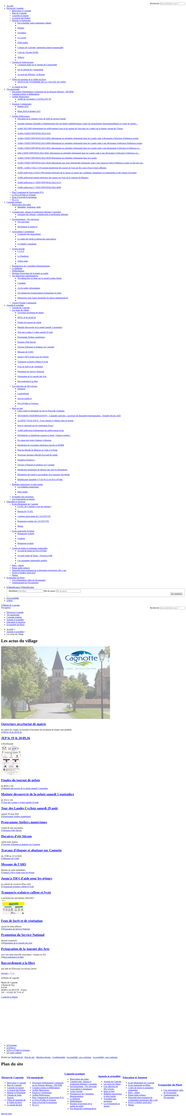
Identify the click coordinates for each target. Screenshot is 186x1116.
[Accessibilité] (13, 598)
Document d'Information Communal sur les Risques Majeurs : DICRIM (43, 92)
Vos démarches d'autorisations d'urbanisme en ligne (39, 293)
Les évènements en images (23, 499)
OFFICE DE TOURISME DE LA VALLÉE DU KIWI (41, 82)
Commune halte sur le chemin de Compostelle (37, 65)
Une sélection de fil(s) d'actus (24, 386)
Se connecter (176, 594)
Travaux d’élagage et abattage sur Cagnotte (35, 465)
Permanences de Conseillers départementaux (31, 266)
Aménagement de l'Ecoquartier (25, 582)
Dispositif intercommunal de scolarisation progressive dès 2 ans (39, 570)
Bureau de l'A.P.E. (25, 511)
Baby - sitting (18, 565)
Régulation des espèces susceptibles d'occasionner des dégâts (43, 474)
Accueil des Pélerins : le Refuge (31, 74)
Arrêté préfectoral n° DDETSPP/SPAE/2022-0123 (39, 182)
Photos (15, 575)
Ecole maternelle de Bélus (23, 531)
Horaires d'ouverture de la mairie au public (30, 273)
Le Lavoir (21, 38)
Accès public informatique (28, 288)
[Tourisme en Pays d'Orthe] (12, 1045)
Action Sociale (18, 249)
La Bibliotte (17, 268)
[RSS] (10, 600)
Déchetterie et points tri (27, 227)
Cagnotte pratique (14, 202)
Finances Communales (21, 104)
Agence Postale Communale (24, 303)
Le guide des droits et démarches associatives (36, 239)
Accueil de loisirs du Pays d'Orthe (32, 551)
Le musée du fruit (19, 87)
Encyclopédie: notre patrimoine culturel (34, 23)
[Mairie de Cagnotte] (10, 605)
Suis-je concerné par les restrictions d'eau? (35, 425)
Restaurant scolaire (25, 543)
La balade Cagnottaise (26, 244)
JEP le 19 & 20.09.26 (26, 317)
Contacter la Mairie (9, 997)
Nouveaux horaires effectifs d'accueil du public (37, 455)
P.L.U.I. (15, 200)
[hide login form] (27, 587)
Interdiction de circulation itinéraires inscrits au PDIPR (40, 445)
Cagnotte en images (20, 15)
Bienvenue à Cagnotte (21, 11)
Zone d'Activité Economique (24, 197)
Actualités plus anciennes (23, 497)
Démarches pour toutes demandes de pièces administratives (42, 298)
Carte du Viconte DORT (28, 52)
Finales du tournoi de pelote (29, 322)
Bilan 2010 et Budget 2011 (29, 111)
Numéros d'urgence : (26, 460)
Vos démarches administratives (25, 276)
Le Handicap (23, 256)
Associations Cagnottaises (23, 231)
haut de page (6, 1113)
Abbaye (20, 57)
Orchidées (21, 33)
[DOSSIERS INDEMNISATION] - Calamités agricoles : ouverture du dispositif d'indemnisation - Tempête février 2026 (69, 416)
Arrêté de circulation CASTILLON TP (34, 99)
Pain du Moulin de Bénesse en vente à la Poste (37, 450)
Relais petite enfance (21, 568)
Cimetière (21, 283)
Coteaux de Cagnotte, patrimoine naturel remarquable (40, 47)
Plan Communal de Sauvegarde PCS (28, 192)
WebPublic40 (17, 1057)
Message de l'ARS (25, 352)
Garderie (21, 538)
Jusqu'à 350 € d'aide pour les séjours (33, 357)
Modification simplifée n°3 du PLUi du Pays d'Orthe (40, 479)
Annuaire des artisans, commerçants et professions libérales (42, 214)
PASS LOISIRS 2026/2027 (24, 573)
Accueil (10, 6)
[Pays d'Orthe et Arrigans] (18, 1050)
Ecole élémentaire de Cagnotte (25, 504)
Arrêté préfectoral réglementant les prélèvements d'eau (40, 430)
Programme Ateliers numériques (31, 337)
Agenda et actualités (15, 305)
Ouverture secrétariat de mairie (30, 312)
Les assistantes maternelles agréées (32, 560)
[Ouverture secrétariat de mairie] (55, 718)
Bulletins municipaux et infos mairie (27, 484)
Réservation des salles (21, 204)
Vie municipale (13, 89)
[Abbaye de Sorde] (11, 1048)
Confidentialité (58, 1057)
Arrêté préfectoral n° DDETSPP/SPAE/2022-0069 (39, 187)
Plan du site (29, 1057)
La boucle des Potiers (21, 18)
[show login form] (13, 587)
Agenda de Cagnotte (21, 308)
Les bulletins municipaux (28, 487)
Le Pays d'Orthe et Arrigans (24, 195)
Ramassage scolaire (25, 533)
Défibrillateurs (18, 271)
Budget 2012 (23, 106)
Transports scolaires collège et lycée (32, 362)
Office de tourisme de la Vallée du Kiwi (29, 79)
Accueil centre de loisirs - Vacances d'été (34, 555)
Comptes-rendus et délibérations (25, 94)
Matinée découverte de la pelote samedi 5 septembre (39, 327)
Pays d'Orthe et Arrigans (27, 403)
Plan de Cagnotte (19, 13)
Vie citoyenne (23, 222)
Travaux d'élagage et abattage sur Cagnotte (35, 347)
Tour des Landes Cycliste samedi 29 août (35, 332)
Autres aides (22, 261)
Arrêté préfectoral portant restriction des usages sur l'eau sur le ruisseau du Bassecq (52, 177)
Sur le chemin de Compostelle (30, 69)
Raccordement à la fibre (27, 381)
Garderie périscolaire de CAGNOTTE (34, 516)
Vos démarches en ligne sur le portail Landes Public (39, 278)
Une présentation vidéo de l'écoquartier (28, 580)
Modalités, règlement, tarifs (29, 207)
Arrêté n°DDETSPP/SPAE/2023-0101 (34, 133)
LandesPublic (23, 393)
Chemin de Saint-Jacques (23, 62)
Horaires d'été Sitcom (26, 342)
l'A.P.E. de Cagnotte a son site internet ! (34, 506)
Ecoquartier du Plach (16, 578)
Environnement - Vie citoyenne (25, 219)
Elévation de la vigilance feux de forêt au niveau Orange (41, 119)
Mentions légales (43, 1057)
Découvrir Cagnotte (15, 8)
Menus (20, 526)
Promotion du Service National (30, 371)
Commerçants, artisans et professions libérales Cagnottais (36, 212)
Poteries (20, 28)
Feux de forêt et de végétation (30, 366)
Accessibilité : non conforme (79, 1057)
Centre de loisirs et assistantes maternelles (30, 548)
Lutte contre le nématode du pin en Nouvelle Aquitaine (41, 411)
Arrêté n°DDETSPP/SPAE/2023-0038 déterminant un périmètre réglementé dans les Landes (57, 158)
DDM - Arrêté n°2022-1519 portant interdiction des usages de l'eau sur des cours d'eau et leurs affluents (61, 168)
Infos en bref (17, 408)
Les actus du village (20, 310)
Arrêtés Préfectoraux (21, 116)
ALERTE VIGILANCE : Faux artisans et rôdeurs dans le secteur (45, 420)
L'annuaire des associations (29, 234)
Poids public (22, 42)
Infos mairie (22, 492)
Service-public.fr (24, 398)
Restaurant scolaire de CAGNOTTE (33, 521)
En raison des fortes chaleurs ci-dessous (34, 440)
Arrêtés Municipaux (20, 96)
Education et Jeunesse (16, 501)
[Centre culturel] (14, 1053)
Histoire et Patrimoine (21, 20)
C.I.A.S (20, 251)
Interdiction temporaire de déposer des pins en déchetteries (42, 470)
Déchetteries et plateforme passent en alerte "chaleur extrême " (44, 435)
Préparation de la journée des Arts (31, 376)
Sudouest (21, 389)
